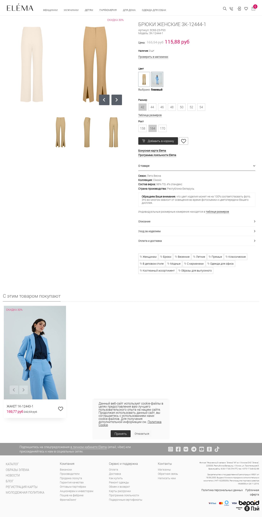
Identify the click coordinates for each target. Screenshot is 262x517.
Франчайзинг (68, 499)
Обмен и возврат (119, 486)
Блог (10, 481)
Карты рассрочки (120, 491)
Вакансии (66, 469)
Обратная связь (168, 474)
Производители (70, 474)
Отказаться (142, 433)
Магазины (164, 469)
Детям (89, 10)
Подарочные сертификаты (125, 499)
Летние (200, 256)
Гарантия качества (72, 482)
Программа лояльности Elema (157, 155)
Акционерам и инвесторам (76, 491)
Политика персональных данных (222, 490)
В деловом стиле (153, 263)
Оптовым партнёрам (73, 486)
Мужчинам (71, 10)
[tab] (196, 166)
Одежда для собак (154, 10)
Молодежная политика (25, 492)
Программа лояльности (124, 495)
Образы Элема (17, 470)
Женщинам (50, 10)
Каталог (12, 464)
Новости (13, 475)
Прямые (216, 256)
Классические (237, 256)
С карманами (195, 263)
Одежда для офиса (222, 263)
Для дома (129, 10)
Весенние (183, 256)
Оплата (113, 469)
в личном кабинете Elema (88, 447)
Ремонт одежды (119, 482)
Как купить (116, 478)
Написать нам (167, 478)
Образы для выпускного (196, 270)
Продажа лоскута (71, 478)
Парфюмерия (108, 10)
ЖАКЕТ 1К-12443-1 (20, 406)
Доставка (115, 474)
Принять (121, 434)
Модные (175, 263)
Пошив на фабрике (71, 495)
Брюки (166, 256)
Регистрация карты (21, 487)
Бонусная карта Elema (152, 150)
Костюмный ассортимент (158, 270)
